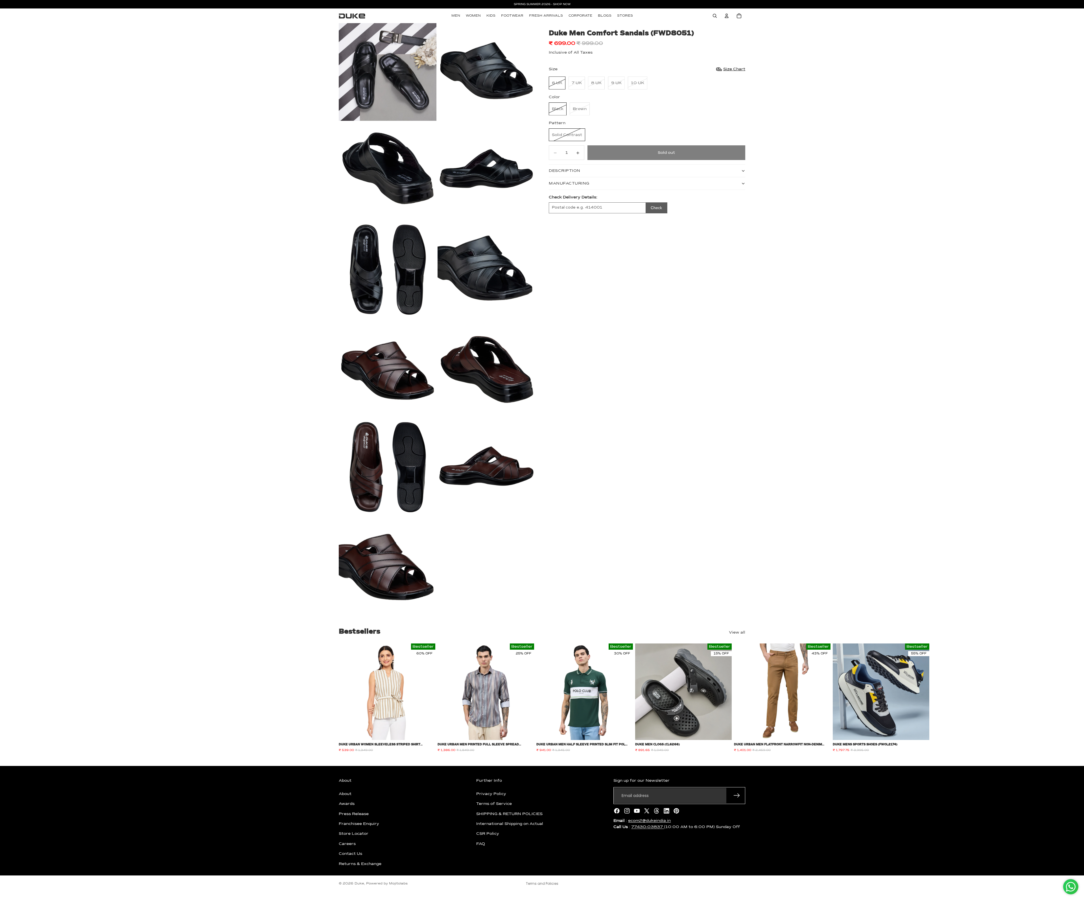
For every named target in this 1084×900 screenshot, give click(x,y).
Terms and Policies (542, 883)
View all (737, 632)
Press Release (354, 814)
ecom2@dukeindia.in (649, 821)
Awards (347, 804)
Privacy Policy (491, 794)
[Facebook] (616, 810)
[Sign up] (737, 795)
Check (656, 207)
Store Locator (353, 834)
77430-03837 (647, 827)
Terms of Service (494, 804)
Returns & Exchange (360, 864)
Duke (359, 883)
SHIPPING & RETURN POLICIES (509, 814)
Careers (347, 844)
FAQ (480, 844)
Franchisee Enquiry (359, 824)
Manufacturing (569, 183)
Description (564, 171)
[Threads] (656, 810)
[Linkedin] (666, 810)
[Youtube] (636, 810)
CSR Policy (487, 834)
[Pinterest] (676, 810)
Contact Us (350, 854)
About (345, 794)
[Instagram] (627, 810)
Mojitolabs (398, 883)
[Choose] (426, 731)
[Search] (715, 16)
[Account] (726, 16)
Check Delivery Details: (573, 197)
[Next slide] (739, 698)
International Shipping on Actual (509, 824)
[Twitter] (646, 810)
